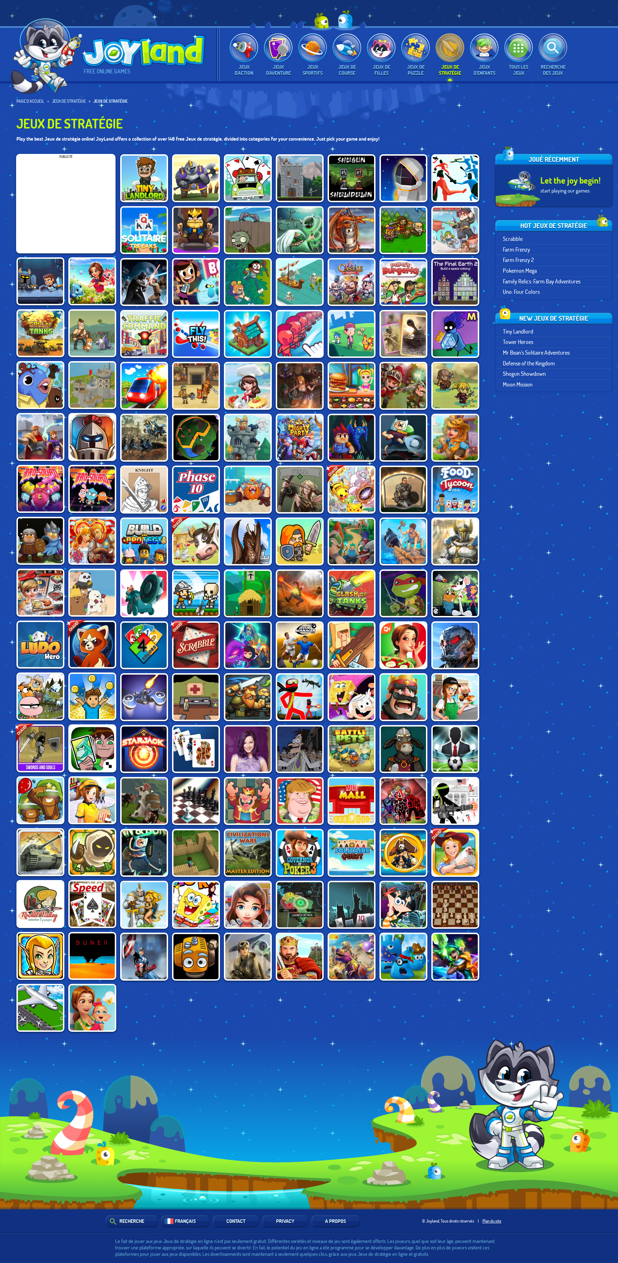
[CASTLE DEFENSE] (352, 282)
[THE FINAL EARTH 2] (455, 282)
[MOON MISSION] (403, 178)
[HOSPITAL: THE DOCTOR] (248, 905)
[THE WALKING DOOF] (300, 749)
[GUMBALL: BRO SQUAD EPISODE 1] (92, 489)
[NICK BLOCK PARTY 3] (352, 697)
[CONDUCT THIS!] (144, 386)
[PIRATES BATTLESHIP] (403, 853)
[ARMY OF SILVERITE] (40, 541)
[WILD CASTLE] (40, 437)
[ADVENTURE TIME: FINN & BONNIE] (403, 438)
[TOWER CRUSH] (248, 438)
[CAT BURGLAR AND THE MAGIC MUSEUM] (455, 334)
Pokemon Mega (520, 270)
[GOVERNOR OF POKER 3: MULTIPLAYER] (300, 853)
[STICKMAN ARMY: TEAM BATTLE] (300, 697)
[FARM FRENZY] (455, 853)
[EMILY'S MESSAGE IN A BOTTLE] (403, 645)
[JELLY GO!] (403, 957)
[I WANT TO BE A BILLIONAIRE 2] (92, 696)
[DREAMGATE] (403, 490)
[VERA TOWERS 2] (403, 386)
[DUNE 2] (92, 956)
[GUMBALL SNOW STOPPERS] (40, 696)
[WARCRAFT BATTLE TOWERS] (144, 905)
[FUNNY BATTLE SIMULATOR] (455, 178)
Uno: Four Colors (521, 291)
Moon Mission (518, 384)
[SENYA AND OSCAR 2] (92, 333)
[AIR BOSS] (40, 1008)
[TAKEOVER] (144, 438)
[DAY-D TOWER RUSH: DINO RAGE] (352, 957)
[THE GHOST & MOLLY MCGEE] (196, 282)
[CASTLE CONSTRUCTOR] (92, 385)
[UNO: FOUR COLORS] (144, 645)
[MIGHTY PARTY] (300, 438)
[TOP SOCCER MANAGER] (455, 749)
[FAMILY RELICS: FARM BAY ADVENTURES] (455, 438)
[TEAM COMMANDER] (455, 230)
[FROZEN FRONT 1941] (40, 852)
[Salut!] (49, 56)
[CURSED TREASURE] (300, 593)
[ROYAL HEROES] (455, 541)
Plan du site (491, 1221)
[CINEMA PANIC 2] (92, 800)
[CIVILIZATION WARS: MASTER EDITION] (248, 853)
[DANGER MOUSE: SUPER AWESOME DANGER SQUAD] (455, 593)
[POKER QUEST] (144, 490)
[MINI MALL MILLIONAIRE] (352, 801)
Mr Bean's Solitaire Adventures (536, 352)
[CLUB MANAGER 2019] (300, 645)
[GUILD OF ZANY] (40, 385)
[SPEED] (92, 904)
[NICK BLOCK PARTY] (196, 905)
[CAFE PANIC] (455, 697)
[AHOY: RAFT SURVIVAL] (403, 541)
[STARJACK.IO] (144, 749)
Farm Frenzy (516, 249)
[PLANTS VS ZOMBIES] (248, 230)
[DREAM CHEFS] (248, 386)
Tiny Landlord (518, 331)
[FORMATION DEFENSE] (92, 437)
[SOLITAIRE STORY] (144, 230)
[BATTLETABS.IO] (300, 282)
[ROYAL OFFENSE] (352, 230)
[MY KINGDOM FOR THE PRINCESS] (92, 541)
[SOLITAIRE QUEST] (352, 853)
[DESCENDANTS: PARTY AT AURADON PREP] (248, 749)
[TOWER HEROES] (196, 178)
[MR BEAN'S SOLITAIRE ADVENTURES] (248, 178)
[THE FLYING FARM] (196, 957)
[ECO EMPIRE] (248, 282)
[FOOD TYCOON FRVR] (455, 490)
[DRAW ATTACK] (300, 334)
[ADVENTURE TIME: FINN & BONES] (144, 853)
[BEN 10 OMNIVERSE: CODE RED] (403, 801)
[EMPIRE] (300, 957)
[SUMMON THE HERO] (403, 230)
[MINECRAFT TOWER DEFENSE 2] (196, 853)
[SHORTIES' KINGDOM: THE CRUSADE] (300, 541)
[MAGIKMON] (248, 645)
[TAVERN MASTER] (300, 386)
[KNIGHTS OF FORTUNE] (352, 541)
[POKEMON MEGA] (352, 490)
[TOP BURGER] (352, 386)
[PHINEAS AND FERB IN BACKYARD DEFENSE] (403, 905)
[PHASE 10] (196, 490)
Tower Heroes (518, 341)
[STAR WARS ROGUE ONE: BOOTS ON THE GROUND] (248, 957)
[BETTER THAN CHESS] (196, 801)
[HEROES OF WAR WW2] (403, 334)
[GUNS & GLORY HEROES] (40, 956)
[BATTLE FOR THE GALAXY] (455, 645)
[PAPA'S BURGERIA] (403, 282)
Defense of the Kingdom (529, 363)
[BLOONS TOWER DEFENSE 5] (40, 800)
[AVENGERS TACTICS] (144, 957)
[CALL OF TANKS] (40, 333)
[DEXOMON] (352, 334)
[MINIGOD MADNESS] (455, 386)
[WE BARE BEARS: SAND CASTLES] (92, 593)
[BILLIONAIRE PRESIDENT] (300, 801)
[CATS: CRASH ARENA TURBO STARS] (144, 593)
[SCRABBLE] (196, 645)
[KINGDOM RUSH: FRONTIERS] (92, 852)
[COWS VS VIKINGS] (144, 801)
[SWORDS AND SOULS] (40, 748)
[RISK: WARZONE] (300, 905)
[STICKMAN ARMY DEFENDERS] (455, 801)
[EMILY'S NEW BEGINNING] (92, 1008)
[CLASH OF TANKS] (352, 593)
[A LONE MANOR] (352, 438)
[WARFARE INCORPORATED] (144, 697)
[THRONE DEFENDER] (403, 697)
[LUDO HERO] (40, 645)
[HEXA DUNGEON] (40, 281)
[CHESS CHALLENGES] (248, 801)
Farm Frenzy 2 (518, 259)
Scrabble (513, 238)
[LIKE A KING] (196, 230)
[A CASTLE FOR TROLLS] (248, 593)
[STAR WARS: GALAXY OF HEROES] (144, 282)
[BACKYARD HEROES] (352, 645)
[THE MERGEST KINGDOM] (248, 334)
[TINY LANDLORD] (144, 178)
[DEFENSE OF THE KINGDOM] (300, 178)
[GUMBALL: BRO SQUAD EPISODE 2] (40, 489)
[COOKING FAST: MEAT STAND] (40, 593)
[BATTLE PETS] (352, 749)
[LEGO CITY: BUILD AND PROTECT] (144, 541)
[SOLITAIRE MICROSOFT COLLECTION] (196, 749)
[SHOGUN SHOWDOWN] (352, 178)
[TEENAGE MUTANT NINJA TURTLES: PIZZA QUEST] (403, 593)
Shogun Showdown (524, 373)
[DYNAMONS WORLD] (92, 645)
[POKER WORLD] (352, 905)
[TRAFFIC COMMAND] (144, 334)
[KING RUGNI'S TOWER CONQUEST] (248, 490)
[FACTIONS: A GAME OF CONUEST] (196, 438)
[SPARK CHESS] (455, 905)
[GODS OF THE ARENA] (196, 386)
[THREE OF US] (300, 490)
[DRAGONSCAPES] (92, 281)
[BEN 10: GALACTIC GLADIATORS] (92, 748)
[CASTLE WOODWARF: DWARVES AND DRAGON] (248, 541)
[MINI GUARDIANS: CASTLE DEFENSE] (196, 593)
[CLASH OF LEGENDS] (455, 957)
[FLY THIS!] (196, 334)
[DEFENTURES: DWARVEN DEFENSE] (248, 697)
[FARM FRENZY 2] (196, 541)
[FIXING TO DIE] (196, 697)
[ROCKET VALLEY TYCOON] (40, 904)
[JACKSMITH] (403, 749)
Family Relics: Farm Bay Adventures (541, 281)
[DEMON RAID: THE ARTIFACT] (300, 230)
